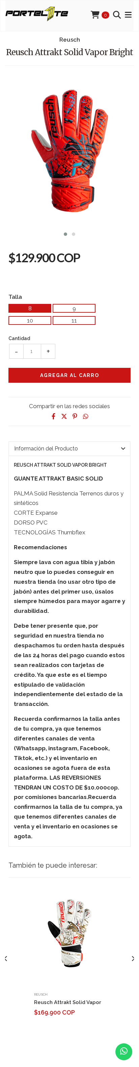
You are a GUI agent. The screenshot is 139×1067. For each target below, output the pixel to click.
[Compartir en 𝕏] (64, 416)
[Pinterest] (75, 416)
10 (30, 320)
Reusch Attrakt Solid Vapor (67, 1002)
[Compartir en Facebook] (53, 416)
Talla (15, 296)
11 (74, 320)
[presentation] (5, 958)
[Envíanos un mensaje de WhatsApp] (123, 1051)
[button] (65, 233)
